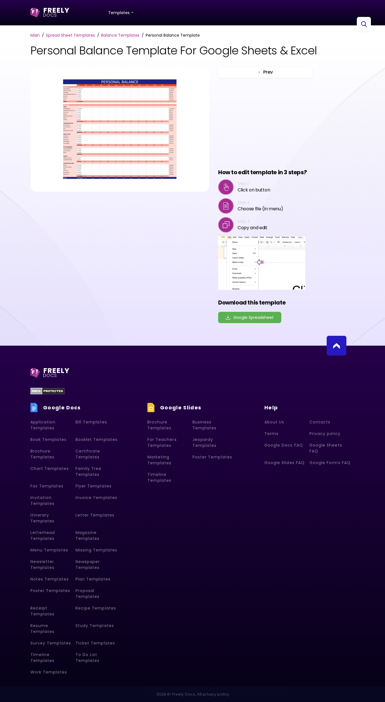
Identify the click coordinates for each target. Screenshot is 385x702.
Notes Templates (49, 579)
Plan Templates (93, 579)
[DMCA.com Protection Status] (47, 391)
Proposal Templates (87, 593)
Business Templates (204, 425)
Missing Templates (96, 550)
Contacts (319, 422)
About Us (274, 422)
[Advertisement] (267, 122)
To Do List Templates (87, 657)
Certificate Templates (88, 454)
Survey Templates (50, 643)
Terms (271, 433)
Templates (119, 13)
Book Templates (48, 439)
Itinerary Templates (42, 518)
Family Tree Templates (89, 471)
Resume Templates (42, 628)
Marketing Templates (159, 460)
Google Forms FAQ (330, 462)
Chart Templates (49, 468)
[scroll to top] (336, 346)
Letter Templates (95, 515)
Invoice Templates (96, 497)
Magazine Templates (87, 535)
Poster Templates (50, 590)
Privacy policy (324, 433)
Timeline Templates (42, 657)
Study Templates (95, 625)
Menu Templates (49, 550)
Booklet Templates (97, 439)
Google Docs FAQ (283, 445)
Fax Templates (46, 486)
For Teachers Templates (162, 442)
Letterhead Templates (42, 535)
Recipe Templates (96, 608)
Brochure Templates (42, 454)
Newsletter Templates (42, 564)
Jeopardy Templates (204, 442)
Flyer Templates (94, 486)
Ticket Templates (95, 643)
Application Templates (43, 425)
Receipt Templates (42, 611)
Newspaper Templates (88, 564)
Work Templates (48, 672)
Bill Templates (91, 422)
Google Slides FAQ (284, 462)
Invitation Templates (42, 500)
